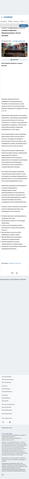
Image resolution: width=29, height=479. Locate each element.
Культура (16, 21)
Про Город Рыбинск (6, 398)
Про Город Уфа (5, 400)
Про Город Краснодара (7, 413)
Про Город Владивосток (7, 410)
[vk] (12, 273)
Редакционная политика (7, 427)
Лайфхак (10, 21)
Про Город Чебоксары (6, 376)
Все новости (4, 21)
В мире (22, 21)
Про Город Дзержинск (6, 407)
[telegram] (17, 273)
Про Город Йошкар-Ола (7, 391)
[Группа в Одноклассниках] (10, 422)
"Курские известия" (15, 263)
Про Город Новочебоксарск (8, 379)
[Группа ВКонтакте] (14, 60)
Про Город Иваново (6, 388)
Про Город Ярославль (6, 382)
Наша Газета (4, 386)
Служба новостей (19, 41)
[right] (27, 21)
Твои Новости (5, 395)
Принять (23, 25)
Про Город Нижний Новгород (8, 404)
